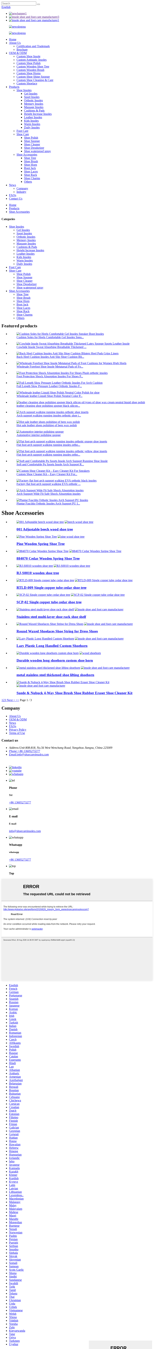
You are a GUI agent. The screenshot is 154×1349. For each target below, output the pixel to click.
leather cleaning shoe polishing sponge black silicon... (48, 405)
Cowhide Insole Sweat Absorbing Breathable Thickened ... (51, 347)
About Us (15, 42)
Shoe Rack (30, 174)
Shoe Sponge (32, 141)
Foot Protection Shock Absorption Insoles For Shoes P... (50, 376)
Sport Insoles (31, 97)
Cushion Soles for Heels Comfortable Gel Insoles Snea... (50, 337)
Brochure (22, 49)
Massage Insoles (33, 107)
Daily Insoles (32, 127)
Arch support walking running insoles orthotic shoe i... (49, 415)
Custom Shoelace (27, 83)
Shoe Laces (31, 171)
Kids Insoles (31, 120)
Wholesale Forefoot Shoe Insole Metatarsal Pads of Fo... (50, 366)
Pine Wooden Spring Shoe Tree (41, 544)
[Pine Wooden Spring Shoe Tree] (37, 536)
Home (12, 39)
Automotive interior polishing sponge (39, 435)
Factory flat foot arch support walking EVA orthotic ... (49, 484)
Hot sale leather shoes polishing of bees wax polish (47, 425)
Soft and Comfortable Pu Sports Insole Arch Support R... (50, 464)
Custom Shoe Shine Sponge (33, 76)
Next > (11, 700)
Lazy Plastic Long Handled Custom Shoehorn (52, 646)
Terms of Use (17, 733)
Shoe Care (23, 134)
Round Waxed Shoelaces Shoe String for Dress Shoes (57, 631)
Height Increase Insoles (38, 114)
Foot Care (22, 130)
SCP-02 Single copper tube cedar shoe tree (49, 602)
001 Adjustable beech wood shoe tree (45, 529)
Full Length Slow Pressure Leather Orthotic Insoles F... (49, 386)
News (12, 185)
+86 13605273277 (20, 802)
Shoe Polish (31, 137)
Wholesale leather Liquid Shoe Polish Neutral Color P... (49, 395)
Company (22, 188)
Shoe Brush (31, 161)
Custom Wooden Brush (30, 69)
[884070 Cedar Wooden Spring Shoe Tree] (43, 551)
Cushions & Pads (34, 110)
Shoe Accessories (27, 154)
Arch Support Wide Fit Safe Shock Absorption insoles (49, 493)
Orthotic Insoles (33, 100)
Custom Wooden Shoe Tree (33, 66)
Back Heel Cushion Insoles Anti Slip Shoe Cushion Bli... (50, 356)
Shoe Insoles (24, 90)
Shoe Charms (32, 178)
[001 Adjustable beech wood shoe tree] (40, 522)
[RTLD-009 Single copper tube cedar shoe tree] (45, 580)
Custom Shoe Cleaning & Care (35, 80)
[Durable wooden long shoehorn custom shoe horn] (48, 653)
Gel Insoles (30, 93)
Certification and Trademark (33, 46)
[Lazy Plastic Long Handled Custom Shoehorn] (45, 638)
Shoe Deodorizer (34, 147)
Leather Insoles (33, 117)
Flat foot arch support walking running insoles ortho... (48, 444)
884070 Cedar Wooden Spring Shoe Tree (48, 558)
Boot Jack (30, 168)
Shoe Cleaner (32, 144)
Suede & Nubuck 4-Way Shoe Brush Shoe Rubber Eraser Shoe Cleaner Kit (74, 693)
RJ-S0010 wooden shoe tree (38, 573)
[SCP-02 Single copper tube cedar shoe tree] (43, 594)
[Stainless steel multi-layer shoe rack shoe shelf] (45, 609)
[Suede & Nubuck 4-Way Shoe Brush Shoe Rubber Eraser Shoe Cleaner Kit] (63, 682)
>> (17, 700)
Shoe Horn (30, 164)
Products (14, 86)
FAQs (12, 195)
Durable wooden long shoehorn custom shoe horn (55, 660)
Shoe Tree (30, 158)
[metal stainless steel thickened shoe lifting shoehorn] (48, 667)
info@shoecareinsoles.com (25, 831)
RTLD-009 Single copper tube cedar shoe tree (51, 588)
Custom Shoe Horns (29, 73)
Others (28, 181)
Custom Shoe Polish (29, 63)
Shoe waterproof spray (37, 151)
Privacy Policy (17, 729)
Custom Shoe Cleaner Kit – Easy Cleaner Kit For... (47, 474)
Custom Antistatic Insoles (32, 59)
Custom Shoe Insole (28, 56)
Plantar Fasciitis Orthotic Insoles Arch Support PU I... (48, 503)
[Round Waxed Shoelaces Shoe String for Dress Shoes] (50, 623)
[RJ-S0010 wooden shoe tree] (35, 565)
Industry (21, 191)
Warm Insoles (32, 124)
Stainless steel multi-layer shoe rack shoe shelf (51, 617)
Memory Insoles (33, 103)
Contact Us (15, 198)
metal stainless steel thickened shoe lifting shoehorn (55, 675)
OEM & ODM (18, 53)
